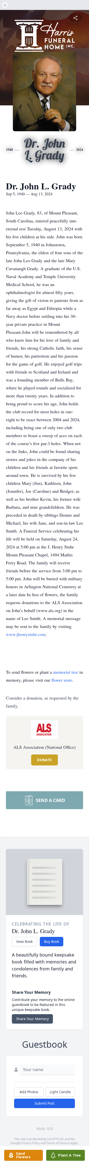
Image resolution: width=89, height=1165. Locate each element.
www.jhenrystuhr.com (25, 634)
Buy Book (51, 941)
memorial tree (65, 672)
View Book (24, 941)
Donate (44, 759)
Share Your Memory (32, 1018)
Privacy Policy (30, 1143)
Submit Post (44, 1103)
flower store (61, 680)
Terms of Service (57, 1143)
